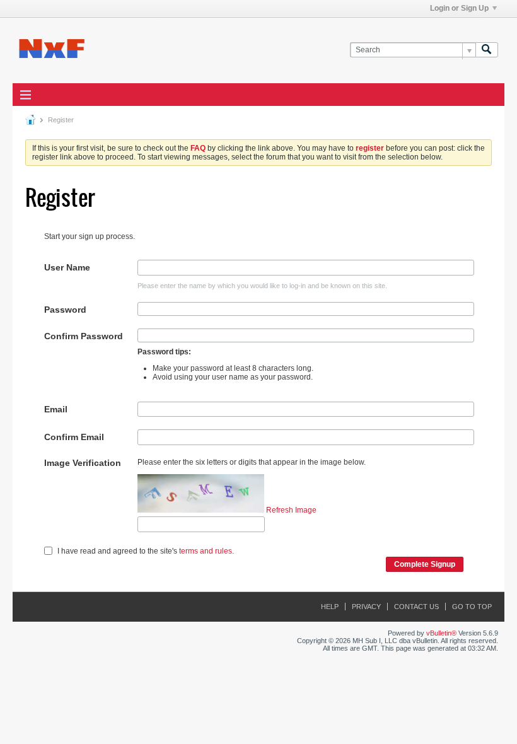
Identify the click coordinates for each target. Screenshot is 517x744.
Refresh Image (291, 510)
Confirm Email (74, 437)
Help (330, 606)
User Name (67, 267)
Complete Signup (424, 564)
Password (65, 310)
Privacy (366, 606)
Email (55, 409)
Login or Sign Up (459, 8)
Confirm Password (83, 336)
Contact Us (416, 606)
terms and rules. (206, 551)
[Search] (486, 50)
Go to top (472, 606)
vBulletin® (441, 633)
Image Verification (82, 463)
